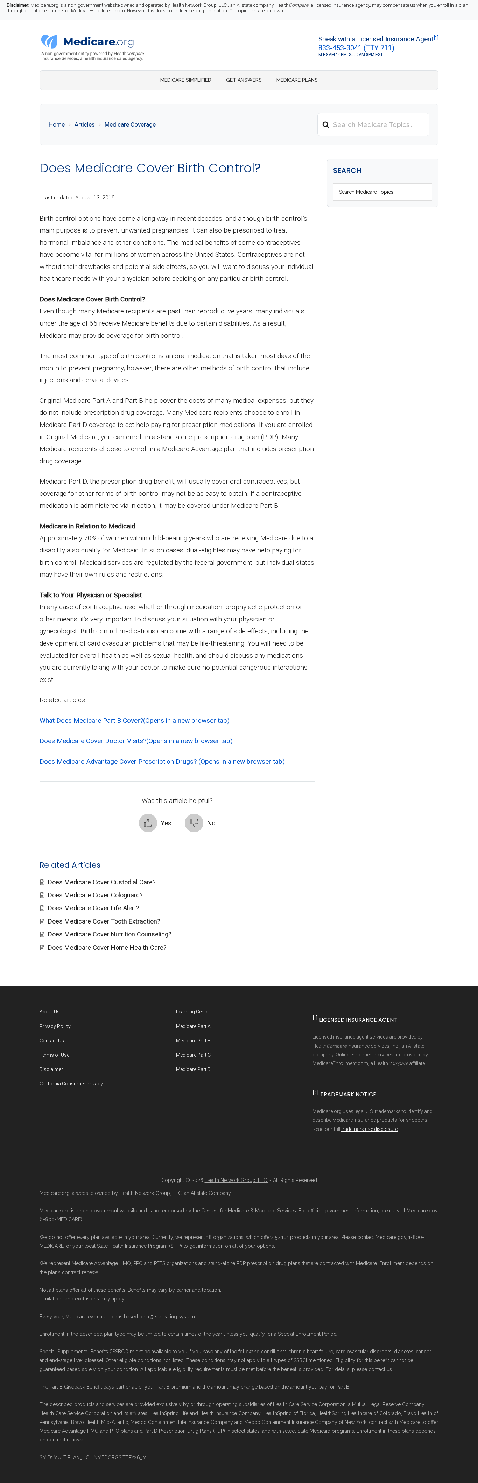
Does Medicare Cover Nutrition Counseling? (110, 934)
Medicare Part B (193, 1040)
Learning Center (193, 1011)
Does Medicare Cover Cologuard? (96, 895)
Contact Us (52, 1040)
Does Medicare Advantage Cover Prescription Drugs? (162, 761)
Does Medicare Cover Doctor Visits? (136, 741)
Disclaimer (51, 1069)
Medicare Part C (193, 1055)
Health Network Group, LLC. (236, 1180)
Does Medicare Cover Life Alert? (94, 908)
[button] (155, 823)
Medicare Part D (193, 1069)
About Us (50, 1011)
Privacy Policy (55, 1026)
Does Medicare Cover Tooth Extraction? (105, 921)
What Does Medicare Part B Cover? (135, 720)
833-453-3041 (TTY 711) (356, 48)
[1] (436, 37)
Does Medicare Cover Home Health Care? (108, 947)
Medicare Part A (193, 1026)
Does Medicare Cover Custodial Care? (102, 882)
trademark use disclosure (369, 1129)
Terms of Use (54, 1055)
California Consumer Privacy (71, 1083)
